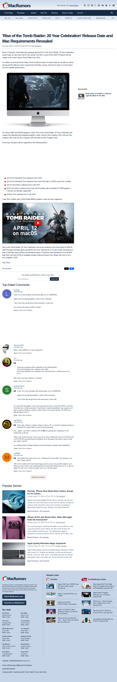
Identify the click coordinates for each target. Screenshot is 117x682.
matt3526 (17, 453)
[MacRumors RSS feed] (110, 5)
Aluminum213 (19, 345)
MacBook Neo (100, 18)
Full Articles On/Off (19, 672)
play (38, 223)
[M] (6, 461)
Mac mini (7, 18)
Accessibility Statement (8, 668)
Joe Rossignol (60, 522)
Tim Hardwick (36, 46)
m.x (15, 358)
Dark (44, 672)
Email (3, 617)
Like (24, 310)
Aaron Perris (24, 651)
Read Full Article (32, 511)
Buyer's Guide (67, 13)
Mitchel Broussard (7, 628)
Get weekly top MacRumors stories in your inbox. (38, 275)
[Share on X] (66, 268)
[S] (6, 394)
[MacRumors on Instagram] (88, 5)
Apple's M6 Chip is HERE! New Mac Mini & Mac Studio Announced (68, 586)
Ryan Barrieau (25, 644)
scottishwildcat (19, 386)
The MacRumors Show (97, 579)
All (113, 18)
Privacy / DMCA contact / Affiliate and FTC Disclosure (17, 665)
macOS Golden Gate (84, 18)
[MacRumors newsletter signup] (113, 5)
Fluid (27, 672)
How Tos (44, 13)
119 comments (44, 561)
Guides (33, 13)
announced (32, 52)
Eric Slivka (24, 613)
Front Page (8, 13)
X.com (8, 617)
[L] (6, 298)
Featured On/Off (7, 672)
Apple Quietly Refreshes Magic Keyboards (46, 543)
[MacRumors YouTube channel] (102, 5)
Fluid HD (32, 672)
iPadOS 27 (68, 18)
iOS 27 (57, 18)
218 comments (45, 511)
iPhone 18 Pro (32, 18)
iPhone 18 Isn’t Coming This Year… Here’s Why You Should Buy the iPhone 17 (68, 620)
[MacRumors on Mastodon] (99, 5)
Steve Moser (6, 651)
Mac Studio (19, 18)
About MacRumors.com (13, 596)
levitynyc (17, 290)
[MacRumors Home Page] (16, 5)
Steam (56, 255)
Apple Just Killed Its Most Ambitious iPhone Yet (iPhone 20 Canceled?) (68, 611)
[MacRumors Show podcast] (85, 5)
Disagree (29, 310)
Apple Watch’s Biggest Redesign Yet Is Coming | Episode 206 (101, 595)
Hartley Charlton (61, 546)
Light (41, 672)
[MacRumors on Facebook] (92, 5)
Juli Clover (5, 620)
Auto (37, 672)
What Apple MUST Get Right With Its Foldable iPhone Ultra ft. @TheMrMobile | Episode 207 (104, 586)
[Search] (112, 13)
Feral (8, 262)
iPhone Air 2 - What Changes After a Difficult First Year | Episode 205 (102, 603)
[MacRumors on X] (95, 5)
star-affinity (18, 420)
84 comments (6, 268)
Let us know (74, 5)
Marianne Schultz (26, 636)
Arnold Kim (5, 613)
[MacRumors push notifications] (106, 5)
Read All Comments (38, 477)
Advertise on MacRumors (14, 603)
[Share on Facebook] (71, 268)
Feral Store (60, 247)
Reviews (54, 13)
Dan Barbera (6, 644)
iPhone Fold (46, 18)
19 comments (44, 537)
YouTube (53, 579)
